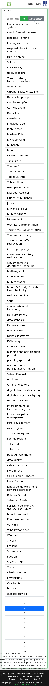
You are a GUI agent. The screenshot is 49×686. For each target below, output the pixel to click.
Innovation (14, 86)
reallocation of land (19, 295)
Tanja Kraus (14, 161)
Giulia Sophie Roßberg (21, 476)
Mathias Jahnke (16, 271)
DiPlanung (13, 341)
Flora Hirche (14, 470)
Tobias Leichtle (16, 176)
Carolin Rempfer (17, 102)
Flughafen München (19, 198)
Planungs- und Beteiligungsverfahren (21, 367)
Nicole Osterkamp (18, 155)
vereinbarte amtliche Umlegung (20, 307)
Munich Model (16, 282)
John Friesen (14, 129)
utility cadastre (16, 73)
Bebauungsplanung (19, 454)
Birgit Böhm (14, 379)
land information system (17, 25)
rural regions (15, 428)
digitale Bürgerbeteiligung (23, 395)
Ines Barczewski (17, 593)
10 (24, 651)
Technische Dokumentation (24, 230)
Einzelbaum (14, 118)
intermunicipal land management (19, 415)
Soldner (12, 62)
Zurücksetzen (35, 18)
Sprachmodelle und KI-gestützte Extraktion (21, 507)
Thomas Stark (15, 171)
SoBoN (11, 301)
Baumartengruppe (18, 97)
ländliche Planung (18, 37)
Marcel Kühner (16, 346)
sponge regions (17, 438)
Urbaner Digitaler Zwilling (23, 91)
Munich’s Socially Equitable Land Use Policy (23, 288)
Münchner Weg (16, 276)
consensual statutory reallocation (20, 255)
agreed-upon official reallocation (19, 242)
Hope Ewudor (15, 481)
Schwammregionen (19, 433)
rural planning (16, 57)
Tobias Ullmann (16, 182)
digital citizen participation (23, 390)
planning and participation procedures (23, 353)
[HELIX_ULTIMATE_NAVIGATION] (2, 4)
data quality (14, 460)
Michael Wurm (16, 139)
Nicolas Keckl (15, 219)
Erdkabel (12, 546)
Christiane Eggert (18, 384)
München (13, 145)
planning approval (18, 360)
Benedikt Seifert (17, 314)
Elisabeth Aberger (18, 192)
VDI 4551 (12, 524)
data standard (16, 320)
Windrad (12, 535)
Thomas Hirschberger (20, 235)
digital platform (16, 330)
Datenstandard (16, 325)
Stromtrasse (14, 551)
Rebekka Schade (17, 495)
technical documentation (22, 224)
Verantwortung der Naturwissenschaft (19, 79)
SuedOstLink (15, 562)
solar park (13, 444)
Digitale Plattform (18, 336)
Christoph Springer (19, 249)
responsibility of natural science (22, 50)
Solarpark (13, 449)
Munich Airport (16, 214)
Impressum (31, 684)
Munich (11, 150)
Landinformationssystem (22, 32)
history (11, 588)
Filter (23, 18)
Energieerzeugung (18, 519)
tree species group (18, 187)
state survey (14, 67)
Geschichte (14, 583)
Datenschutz (18, 684)
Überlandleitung (17, 572)
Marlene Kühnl (16, 134)
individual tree (16, 123)
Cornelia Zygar (16, 107)
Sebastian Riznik (17, 500)
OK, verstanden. (9, 680)
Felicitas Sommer (17, 465)
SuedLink (12, 556)
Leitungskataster (17, 43)
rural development (18, 422)
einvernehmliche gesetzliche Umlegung (21, 264)
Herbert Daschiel (17, 400)
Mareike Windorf (17, 514)
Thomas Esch (15, 166)
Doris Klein (13, 113)
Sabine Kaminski (17, 374)
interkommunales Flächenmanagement (20, 407)
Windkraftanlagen (18, 530)
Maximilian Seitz (17, 208)
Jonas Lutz (13, 203)
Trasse (11, 567)
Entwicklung (14, 578)
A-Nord (11, 540)
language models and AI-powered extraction (22, 488)
